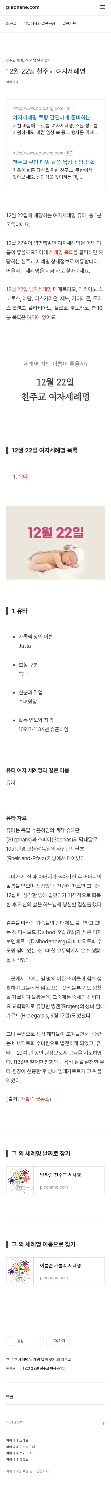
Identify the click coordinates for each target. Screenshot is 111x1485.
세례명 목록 (61, 252)
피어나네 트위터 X (19, 1453)
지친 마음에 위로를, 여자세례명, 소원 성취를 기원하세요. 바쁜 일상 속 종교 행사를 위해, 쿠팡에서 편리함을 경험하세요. (55, 129)
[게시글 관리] (37, 1341)
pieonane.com (22, 7)
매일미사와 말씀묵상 (39, 23)
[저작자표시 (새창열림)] (73, 1341)
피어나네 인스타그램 (20, 1447)
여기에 (34, 317)
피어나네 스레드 (17, 1441)
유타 (23, 476)
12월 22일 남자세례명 (29, 289)
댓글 (9, 1397)
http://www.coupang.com (38, 108)
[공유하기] (29, 1341)
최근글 (11, 23)
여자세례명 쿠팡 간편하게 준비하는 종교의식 (51, 117)
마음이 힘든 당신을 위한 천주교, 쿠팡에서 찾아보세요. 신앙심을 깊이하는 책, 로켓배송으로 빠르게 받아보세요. (52, 174)
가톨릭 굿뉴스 (35, 1099)
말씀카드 (69, 23)
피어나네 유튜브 (17, 1460)
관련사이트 (14, 1422)
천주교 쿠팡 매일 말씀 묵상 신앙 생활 (54, 162)
